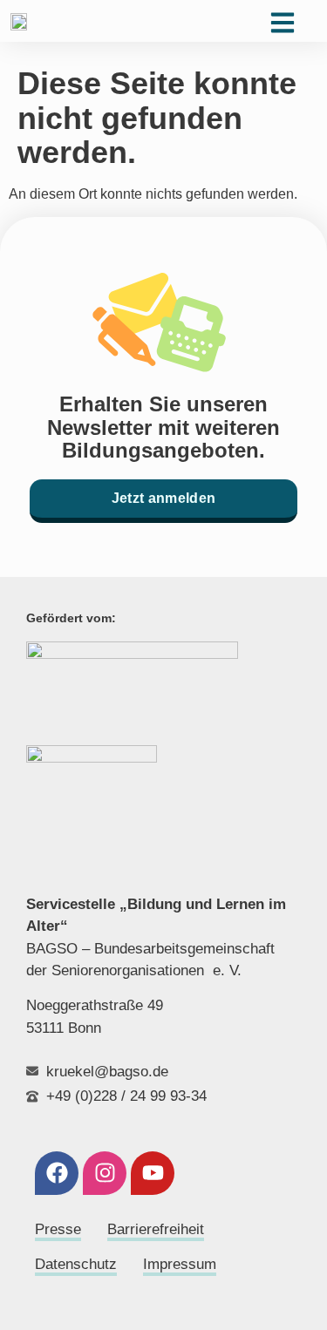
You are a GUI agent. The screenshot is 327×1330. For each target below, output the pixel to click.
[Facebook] (56, 1173)
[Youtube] (152, 1173)
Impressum (179, 1264)
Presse (58, 1229)
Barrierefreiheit (155, 1229)
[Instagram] (104, 1173)
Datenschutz (76, 1264)
